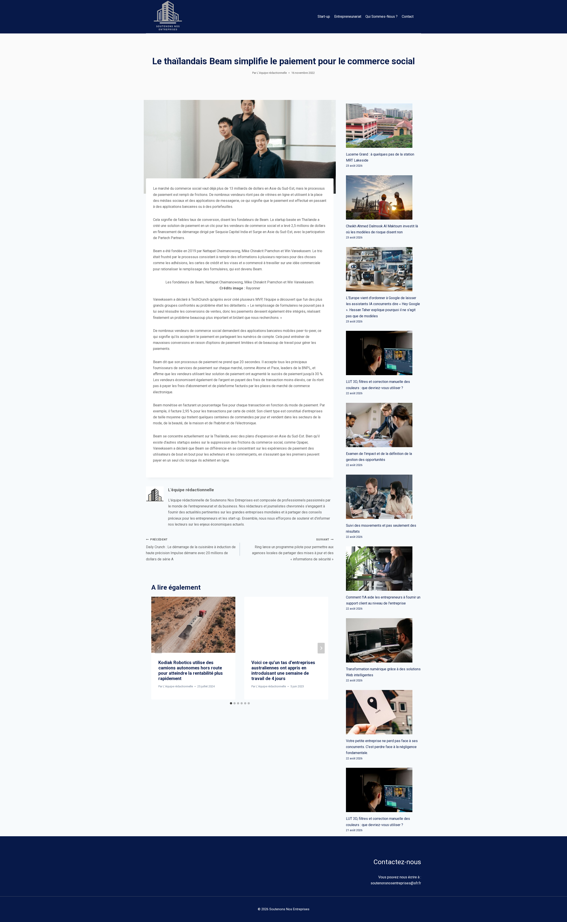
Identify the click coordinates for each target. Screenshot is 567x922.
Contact (408, 16)
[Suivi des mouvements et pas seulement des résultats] (383, 497)
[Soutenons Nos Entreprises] (167, 16)
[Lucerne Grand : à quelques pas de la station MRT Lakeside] (383, 125)
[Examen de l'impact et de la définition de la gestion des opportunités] (383, 425)
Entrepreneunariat (347, 16)
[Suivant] (321, 648)
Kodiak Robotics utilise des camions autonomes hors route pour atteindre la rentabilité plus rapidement (190, 670)
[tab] (231, 703)
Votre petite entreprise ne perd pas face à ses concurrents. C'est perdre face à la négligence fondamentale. (382, 747)
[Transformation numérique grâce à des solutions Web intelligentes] (383, 640)
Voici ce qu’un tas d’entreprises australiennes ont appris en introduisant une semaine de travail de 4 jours (283, 670)
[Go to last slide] (158, 648)
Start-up (324, 16)
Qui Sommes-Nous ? (381, 16)
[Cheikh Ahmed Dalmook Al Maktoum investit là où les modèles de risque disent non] (383, 197)
